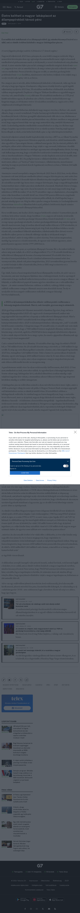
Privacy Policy (51, 480)
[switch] (66, 466)
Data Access (40, 480)
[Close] (76, 433)
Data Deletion (28, 480)
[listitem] (39, 461)
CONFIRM (25, 473)
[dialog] (40, 456)
